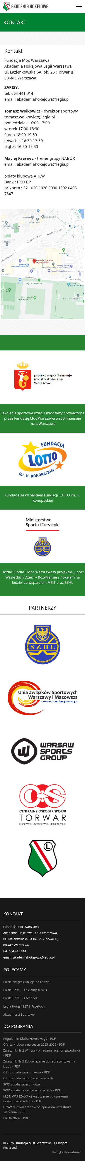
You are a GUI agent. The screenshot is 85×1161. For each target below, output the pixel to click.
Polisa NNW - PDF (16, 1118)
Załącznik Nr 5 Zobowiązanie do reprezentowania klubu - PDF (39, 1063)
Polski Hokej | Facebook (20, 998)
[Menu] (79, 6)
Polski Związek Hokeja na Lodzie (26, 982)
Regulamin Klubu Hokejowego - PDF (29, 1038)
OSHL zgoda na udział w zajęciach (28, 1078)
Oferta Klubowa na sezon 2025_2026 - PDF (34, 1044)
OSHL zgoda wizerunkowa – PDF (26, 1072)
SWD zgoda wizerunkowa (21, 1084)
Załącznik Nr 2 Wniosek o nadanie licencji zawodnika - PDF (41, 1052)
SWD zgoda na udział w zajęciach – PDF (32, 1090)
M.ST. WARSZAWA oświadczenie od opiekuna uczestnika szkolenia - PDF (35, 1098)
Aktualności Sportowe (19, 1014)
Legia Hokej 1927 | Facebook (24, 1006)
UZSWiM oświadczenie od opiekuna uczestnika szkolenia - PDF (37, 1109)
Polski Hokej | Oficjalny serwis (25, 990)
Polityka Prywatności (67, 1152)
